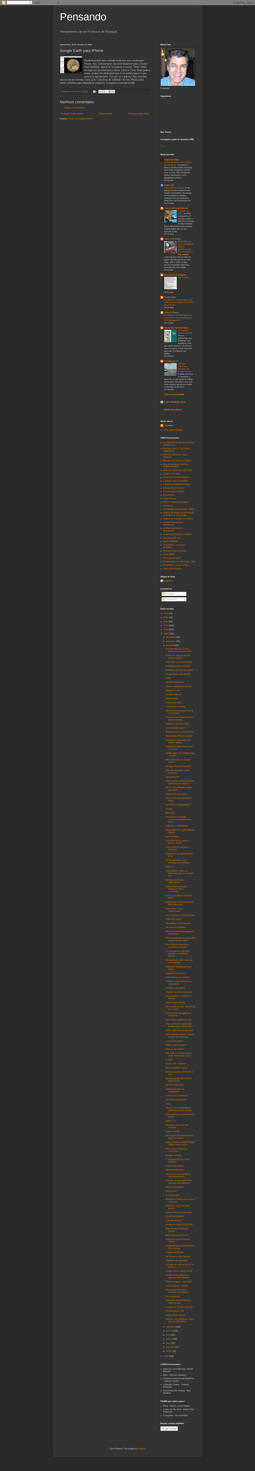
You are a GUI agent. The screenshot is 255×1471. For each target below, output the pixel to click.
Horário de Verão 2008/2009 (179, 1224)
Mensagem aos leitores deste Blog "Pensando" (179, 1136)
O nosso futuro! (173, 1195)
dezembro (171, 637)
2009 (166, 629)
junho (169, 1339)
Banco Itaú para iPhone (177, 1235)
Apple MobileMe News (175, 402)
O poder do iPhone (175, 1252)
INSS (168, 678)
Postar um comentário (74, 108)
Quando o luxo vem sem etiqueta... (177, 1126)
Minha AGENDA (170, 541)
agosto (169, 1331)
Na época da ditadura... (177, 1099)
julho (168, 1335)
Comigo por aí (171, 361)
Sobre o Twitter (173, 1131)
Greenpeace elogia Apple (178, 804)
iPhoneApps (170, 297)
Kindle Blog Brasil (173, 409)
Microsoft (170, 813)
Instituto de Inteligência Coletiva (178, 518)
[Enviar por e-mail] (100, 91)
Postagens (169, 594)
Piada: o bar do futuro (176, 1045)
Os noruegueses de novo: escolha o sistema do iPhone (178, 953)
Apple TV (170, 867)
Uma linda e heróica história (179, 662)
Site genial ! (171, 1191)
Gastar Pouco (169, 498)
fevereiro (170, 1347)
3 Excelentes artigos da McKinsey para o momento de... (179, 873)
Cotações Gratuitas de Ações (176, 484)
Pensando (83, 17)
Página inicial (105, 113)
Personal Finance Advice (174, 551)
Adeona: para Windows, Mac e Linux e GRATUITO (180, 1320)
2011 (166, 621)
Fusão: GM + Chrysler (176, 1064)
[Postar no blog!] (103, 91)
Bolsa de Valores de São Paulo (177, 470)
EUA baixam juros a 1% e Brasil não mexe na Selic (179, 650)
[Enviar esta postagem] (94, 91)
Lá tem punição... (174, 1296)
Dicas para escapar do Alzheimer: (176, 1150)
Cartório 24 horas (171, 474)
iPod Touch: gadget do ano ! (179, 1020)
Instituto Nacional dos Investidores (173, 523)
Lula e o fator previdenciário (179, 1212)
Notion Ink (169, 185)
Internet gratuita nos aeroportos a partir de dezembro (180, 939)
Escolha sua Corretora (173, 491)
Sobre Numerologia (172, 568)
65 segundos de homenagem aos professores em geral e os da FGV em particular (178, 302)
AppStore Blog (171, 159)
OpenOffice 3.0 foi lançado (178, 923)
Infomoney (168, 505)
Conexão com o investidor (175, 481)
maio (168, 1343)
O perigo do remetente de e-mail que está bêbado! (179, 1181)
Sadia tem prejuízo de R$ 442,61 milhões (178, 656)
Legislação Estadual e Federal (177, 534)
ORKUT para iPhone (175, 1002)
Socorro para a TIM (175, 1311)
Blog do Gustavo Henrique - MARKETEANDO (176, 465)
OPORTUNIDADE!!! (175, 682)
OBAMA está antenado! (177, 1260)
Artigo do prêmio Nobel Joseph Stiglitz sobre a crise (180, 1143)
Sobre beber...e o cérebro (178, 977)
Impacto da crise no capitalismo (175, 1090)
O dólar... (170, 1060)
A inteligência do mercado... (179, 666)
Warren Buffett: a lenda (176, 1068)
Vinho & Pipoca (171, 312)
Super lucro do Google (176, 794)
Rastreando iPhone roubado (179, 736)
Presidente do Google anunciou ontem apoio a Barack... (178, 819)
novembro (171, 641)
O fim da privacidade (174, 394)
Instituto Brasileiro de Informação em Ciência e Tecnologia (178, 513)
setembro (170, 1327)
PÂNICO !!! (171, 1121)
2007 (166, 1356)
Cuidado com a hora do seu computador (179, 982)
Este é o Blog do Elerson (176, 208)
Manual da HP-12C (172, 538)
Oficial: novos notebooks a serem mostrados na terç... (179, 1109)
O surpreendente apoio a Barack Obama (177, 841)
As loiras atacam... (174, 694)
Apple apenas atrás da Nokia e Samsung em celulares (180, 782)
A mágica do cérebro (175, 988)
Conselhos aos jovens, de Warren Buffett (178, 741)
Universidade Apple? (175, 728)
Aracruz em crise (173, 702)
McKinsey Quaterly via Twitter (179, 670)
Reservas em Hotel (172, 558)
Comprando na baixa (176, 706)
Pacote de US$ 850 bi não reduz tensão (178, 1301)
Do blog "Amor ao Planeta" (178, 766)
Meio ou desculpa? (175, 1049)
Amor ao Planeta (172, 239)
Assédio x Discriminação (177, 724)
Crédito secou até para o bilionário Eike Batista (177, 1276)
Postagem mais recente (72, 113)
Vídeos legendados (175, 1187)
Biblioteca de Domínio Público (177, 461)
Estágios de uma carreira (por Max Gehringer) (180, 903)
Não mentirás (184, 277)
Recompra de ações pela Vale (180, 732)
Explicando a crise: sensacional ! (175, 909)
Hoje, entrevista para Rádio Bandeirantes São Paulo (179, 1025)
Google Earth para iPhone (178, 674)
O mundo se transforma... (177, 1095)
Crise (168, 1104)
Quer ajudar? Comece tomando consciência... (178, 1291)
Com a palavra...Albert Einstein (180, 915)
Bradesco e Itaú (173, 690)
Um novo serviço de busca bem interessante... (178, 1175)
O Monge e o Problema (177, 826)
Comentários (170, 599)
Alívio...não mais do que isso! (179, 1030)
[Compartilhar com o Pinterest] (113, 91)
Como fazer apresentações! (176, 477)
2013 (166, 613)
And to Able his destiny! (174, 188)
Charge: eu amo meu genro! (179, 992)
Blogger (141, 1448)
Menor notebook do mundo (178, 686)
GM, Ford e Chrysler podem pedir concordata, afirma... (179, 1054)
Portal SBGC (169, 554)
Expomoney (168, 495)
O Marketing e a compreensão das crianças (180, 1247)
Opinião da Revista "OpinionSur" (175, 881)
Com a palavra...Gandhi (177, 1286)
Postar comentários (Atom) (80, 118)
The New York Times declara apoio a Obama (179, 718)
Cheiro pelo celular (175, 1166)
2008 (166, 634)
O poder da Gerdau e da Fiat (179, 1307)
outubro (170, 645)
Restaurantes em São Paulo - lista (179, 561)
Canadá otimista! (174, 1220)
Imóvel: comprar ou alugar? (176, 502)
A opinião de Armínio (175, 973)
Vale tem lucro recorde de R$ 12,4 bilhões (179, 712)
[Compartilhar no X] (106, 91)
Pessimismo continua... (176, 927)
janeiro (169, 1351)
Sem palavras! (172, 777)
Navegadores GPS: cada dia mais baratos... (179, 961)
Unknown (168, 425)
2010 (166, 625)
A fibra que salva (173, 919)
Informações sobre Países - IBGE (178, 509)
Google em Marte (174, 1155)
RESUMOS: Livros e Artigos (176, 565)
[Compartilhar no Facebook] (110, 91)
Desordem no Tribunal (175, 275)
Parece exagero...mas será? (179, 1281)
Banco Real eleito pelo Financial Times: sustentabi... (176, 889)
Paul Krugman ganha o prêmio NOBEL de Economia (180, 1035)
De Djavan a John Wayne (178, 1256)
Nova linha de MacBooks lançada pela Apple (177, 945)
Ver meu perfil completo (171, 430)
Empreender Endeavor (174, 488)
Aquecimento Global (175, 1315)
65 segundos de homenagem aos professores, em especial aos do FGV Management (178, 317)
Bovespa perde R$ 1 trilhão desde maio (179, 1079)
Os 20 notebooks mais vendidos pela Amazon (178, 861)
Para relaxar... (172, 698)
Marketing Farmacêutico (176, 328)
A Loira (169, 809)
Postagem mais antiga (138, 113)
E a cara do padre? (175, 1041)
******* (163, 146)
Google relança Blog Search (179, 1271)
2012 (166, 617)
